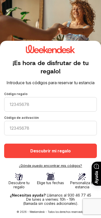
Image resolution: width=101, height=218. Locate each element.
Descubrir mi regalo (50, 150)
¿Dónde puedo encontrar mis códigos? (50, 166)
